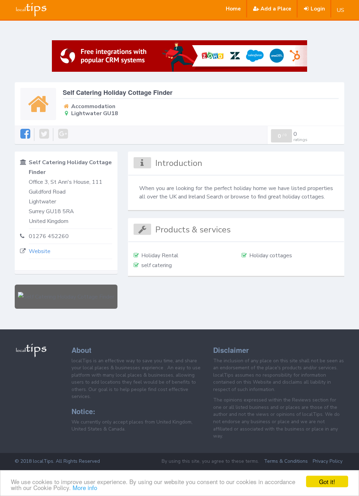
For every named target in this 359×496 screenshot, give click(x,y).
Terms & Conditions (286, 461)
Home (233, 8)
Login (318, 8)
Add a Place (275, 8)
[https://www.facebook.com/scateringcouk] (25, 134)
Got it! (327, 481)
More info (85, 487)
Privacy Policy (328, 461)
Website (39, 251)
